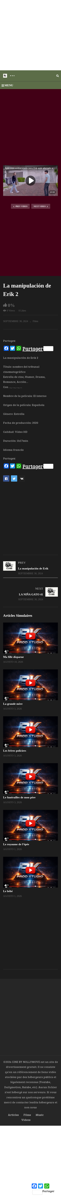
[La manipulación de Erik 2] (30, 638)
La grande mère (13, 703)
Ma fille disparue (13, 656)
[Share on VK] (22, 478)
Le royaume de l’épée (16, 844)
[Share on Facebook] (6, 478)
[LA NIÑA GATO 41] (30, 594)
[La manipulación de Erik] (30, 568)
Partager (33, 348)
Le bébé (8, 891)
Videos (25, 1120)
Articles (13, 1115)
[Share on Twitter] (14, 478)
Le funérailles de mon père (19, 797)
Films (35, 321)
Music (40, 1115)
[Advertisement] (30, 35)
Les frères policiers (14, 750)
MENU (9, 85)
